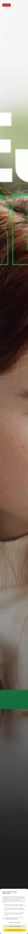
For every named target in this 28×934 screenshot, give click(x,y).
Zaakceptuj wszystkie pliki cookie (15, 930)
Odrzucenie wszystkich (14, 926)
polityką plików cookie (11, 918)
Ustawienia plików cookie (15, 922)
